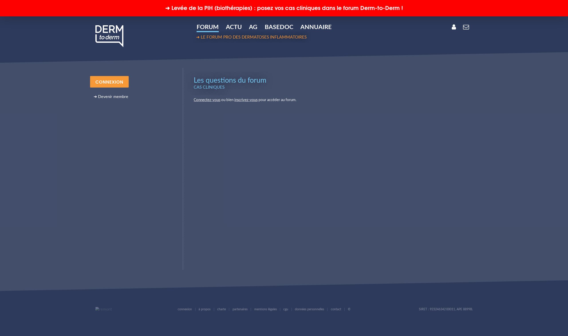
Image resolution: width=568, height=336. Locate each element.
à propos (205, 309)
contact (336, 309)
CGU (285, 309)
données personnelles (309, 309)
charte (221, 309)
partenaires (240, 309)
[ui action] (102, 309)
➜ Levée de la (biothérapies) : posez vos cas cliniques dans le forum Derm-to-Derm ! (284, 7)
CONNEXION (109, 81)
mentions (265, 309)
